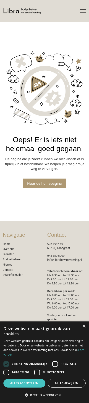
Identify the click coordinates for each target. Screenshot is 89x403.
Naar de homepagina (44, 183)
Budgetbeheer (12, 259)
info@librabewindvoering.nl (64, 260)
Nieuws (7, 264)
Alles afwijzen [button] (67, 383)
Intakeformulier (13, 275)
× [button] (84, 326)
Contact (8, 270)
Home (6, 244)
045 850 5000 (56, 256)
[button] (44, 395)
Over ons (8, 249)
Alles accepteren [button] (24, 383)
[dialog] (44, 362)
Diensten (8, 254)
